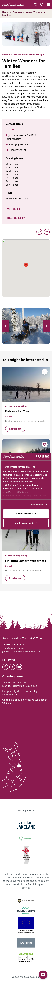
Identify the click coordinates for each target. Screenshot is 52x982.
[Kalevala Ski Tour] (26, 384)
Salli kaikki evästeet (26, 513)
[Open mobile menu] (48, 5)
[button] (5, 326)
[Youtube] (19, 667)
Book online (14, 217)
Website (11, 209)
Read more (15, 428)
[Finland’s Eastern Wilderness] (26, 533)
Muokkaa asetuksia (24, 523)
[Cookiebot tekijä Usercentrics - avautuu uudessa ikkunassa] (37, 456)
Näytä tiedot (37, 504)
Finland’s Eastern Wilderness (25, 561)
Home (5, 12)
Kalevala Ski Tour (17, 411)
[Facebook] (5, 667)
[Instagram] (12, 667)
